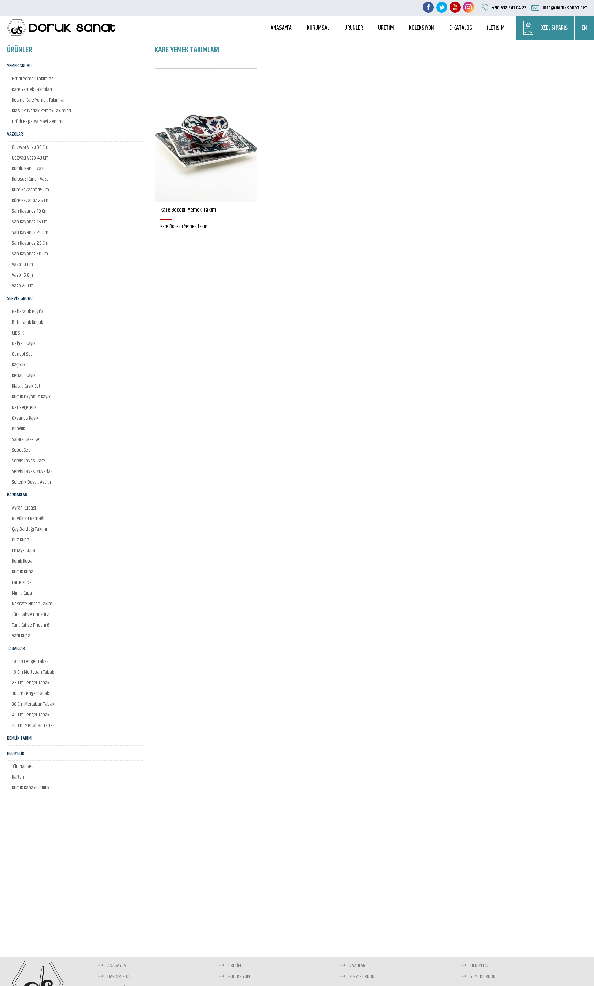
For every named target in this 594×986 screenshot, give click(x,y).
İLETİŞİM (496, 27)
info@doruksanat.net (565, 8)
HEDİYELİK (478, 965)
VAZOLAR (356, 965)
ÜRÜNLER (353, 27)
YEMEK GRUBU (482, 976)
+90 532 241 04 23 (509, 8)
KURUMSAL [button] (318, 27)
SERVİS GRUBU (361, 976)
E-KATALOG (460, 27)
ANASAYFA (281, 27)
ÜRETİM (386, 27)
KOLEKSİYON (421, 27)
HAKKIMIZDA (118, 976)
